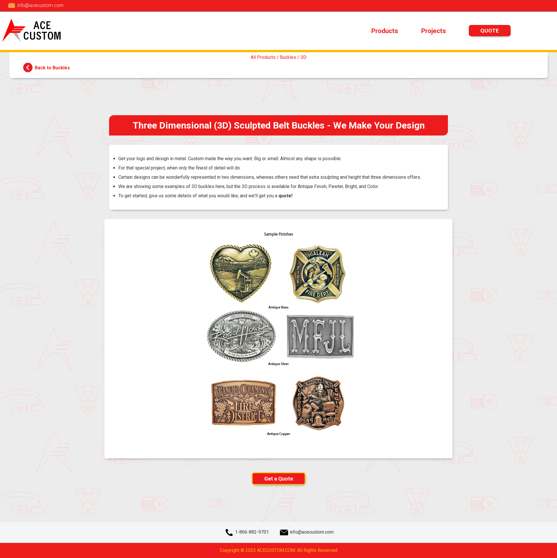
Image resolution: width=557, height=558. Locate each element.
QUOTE (489, 30)
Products (384, 31)
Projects (433, 31)
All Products (263, 57)
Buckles (288, 57)
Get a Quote (278, 479)
